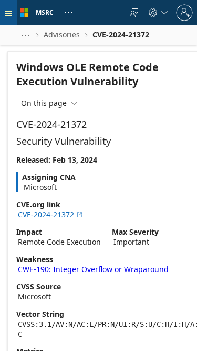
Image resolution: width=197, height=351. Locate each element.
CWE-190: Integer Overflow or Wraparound (93, 269)
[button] (25, 35)
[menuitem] (133, 12)
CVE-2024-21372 (51, 214)
